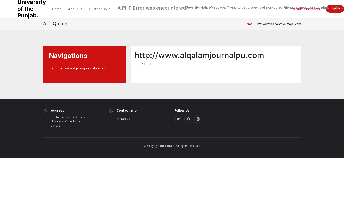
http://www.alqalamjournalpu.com (80, 68)
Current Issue (100, 9)
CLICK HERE (143, 64)
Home (56, 9)
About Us (75, 9)
